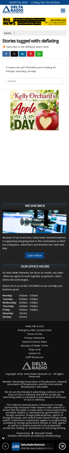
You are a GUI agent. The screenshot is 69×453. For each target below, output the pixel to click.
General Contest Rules (34, 341)
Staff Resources (34, 357)
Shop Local (34, 349)
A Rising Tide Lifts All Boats (45, 2)
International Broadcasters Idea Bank (41, 385)
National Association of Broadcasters (37, 383)
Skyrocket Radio (43, 433)
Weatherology (53, 435)
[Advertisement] (34, 110)
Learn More (34, 255)
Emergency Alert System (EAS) (35, 330)
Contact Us (34, 353)
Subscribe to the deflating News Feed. (27, 46)
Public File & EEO (34, 326)
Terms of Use (34, 333)
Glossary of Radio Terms (34, 345)
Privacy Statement (34, 337)
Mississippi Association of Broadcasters (34, 381)
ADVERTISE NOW (18, 2)
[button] (63, 10)
